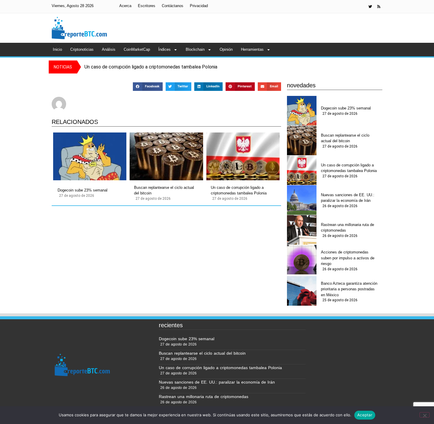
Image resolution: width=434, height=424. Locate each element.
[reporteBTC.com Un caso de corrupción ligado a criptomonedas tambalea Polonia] (243, 156)
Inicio (57, 49)
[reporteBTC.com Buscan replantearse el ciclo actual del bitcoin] (166, 156)
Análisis (108, 49)
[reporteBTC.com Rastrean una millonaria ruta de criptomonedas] (301, 230)
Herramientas (252, 49)
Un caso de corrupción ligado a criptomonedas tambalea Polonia (239, 190)
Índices (164, 49)
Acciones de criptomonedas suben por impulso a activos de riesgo (347, 258)
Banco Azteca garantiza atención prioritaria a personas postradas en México (349, 289)
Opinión (226, 49)
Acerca (125, 6)
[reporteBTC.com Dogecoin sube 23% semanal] (89, 156)
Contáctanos (172, 6)
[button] (147, 86)
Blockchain (195, 49)
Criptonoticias (82, 49)
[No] (425, 415)
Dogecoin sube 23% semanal (82, 190)
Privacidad (199, 6)
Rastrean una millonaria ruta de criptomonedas (347, 227)
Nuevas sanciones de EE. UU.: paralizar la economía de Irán (347, 198)
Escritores (146, 6)
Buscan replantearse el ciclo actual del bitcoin (164, 190)
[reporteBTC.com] (378, 6)
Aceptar (364, 414)
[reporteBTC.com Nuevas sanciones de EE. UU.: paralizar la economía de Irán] (301, 200)
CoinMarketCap (137, 49)
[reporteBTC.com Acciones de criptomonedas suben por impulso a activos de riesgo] (301, 259)
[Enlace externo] (370, 6)
